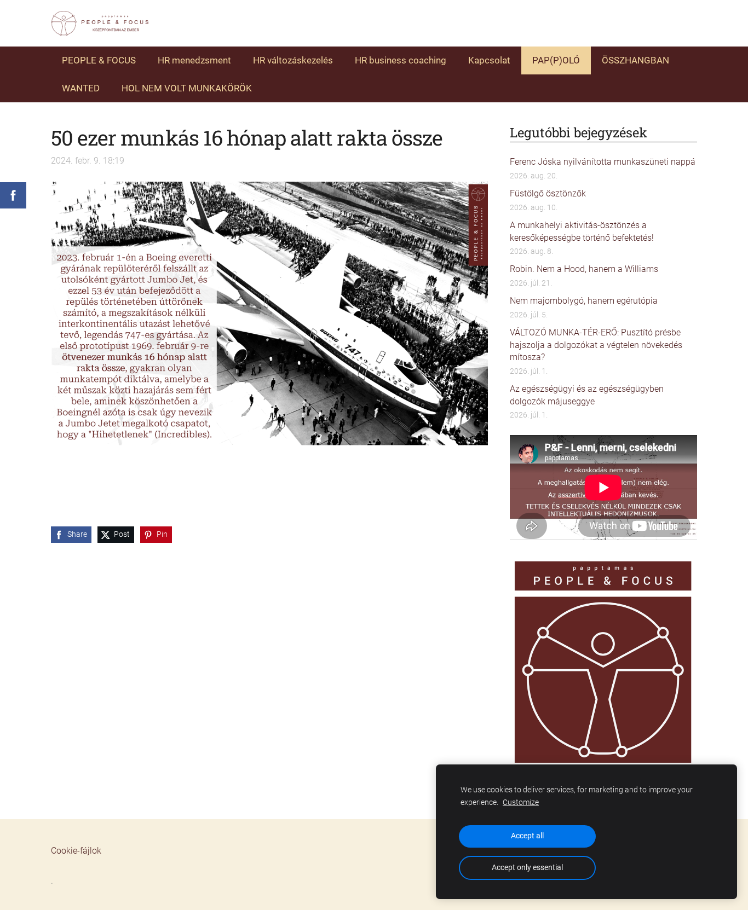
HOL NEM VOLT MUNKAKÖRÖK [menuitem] (187, 88)
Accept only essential (527, 867)
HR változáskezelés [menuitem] (293, 60)
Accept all (527, 836)
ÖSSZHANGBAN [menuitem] (635, 60)
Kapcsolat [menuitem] (489, 60)
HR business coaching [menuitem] (400, 60)
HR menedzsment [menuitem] (194, 60)
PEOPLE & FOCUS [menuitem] (99, 60)
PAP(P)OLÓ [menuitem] (556, 60)
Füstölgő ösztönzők (548, 193)
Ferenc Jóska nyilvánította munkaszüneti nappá (602, 162)
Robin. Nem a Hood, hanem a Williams (584, 269)
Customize (521, 802)
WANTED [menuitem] (81, 88)
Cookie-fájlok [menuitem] (76, 850)
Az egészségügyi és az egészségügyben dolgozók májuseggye (587, 395)
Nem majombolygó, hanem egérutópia (584, 300)
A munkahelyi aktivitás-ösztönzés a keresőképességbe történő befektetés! (582, 231)
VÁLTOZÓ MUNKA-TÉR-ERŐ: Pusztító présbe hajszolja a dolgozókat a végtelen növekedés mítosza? (596, 344)
